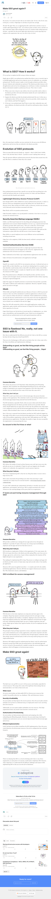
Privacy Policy (34, 807)
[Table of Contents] (1, 449)
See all (5, 871)
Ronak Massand (9, 13)
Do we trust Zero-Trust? (10, 853)
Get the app (31, 893)
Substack (19, 896)
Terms (33, 890)
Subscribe (40, 2)
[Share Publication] (35, 2)
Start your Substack (22, 893)
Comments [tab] (6, 825)
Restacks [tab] (11, 825)
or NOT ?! (5, 846)
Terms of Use (31, 806)
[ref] (35, 258)
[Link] (1, 72)
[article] (25, 847)
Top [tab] (4, 840)
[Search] (33, 2)
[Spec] (38, 231)
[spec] (16, 272)
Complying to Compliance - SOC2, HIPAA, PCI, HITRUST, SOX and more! (19, 862)
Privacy (30, 890)
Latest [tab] (7, 840)
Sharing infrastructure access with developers (16, 844)
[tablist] (8, 825)
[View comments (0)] (8, 17)
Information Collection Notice (25, 807)
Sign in (47, 2)
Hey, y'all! (5, 865)
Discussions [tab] (12, 840)
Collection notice (39, 890)
